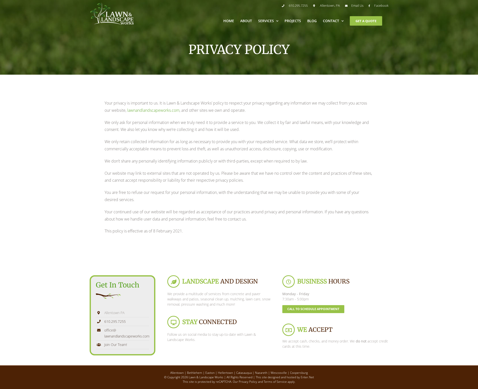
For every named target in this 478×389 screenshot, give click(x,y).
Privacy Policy (248, 382)
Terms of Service (275, 382)
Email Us (357, 5)
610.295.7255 (115, 321)
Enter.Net (307, 377)
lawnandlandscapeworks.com (153, 110)
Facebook (381, 5)
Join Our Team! (115, 344)
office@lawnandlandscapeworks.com (126, 333)
